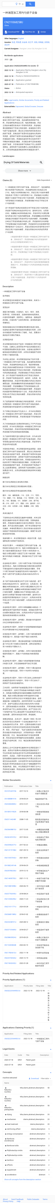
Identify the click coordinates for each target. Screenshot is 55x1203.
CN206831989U (10, 914)
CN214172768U (10, 850)
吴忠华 (7, 45)
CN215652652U (10, 963)
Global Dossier (30, 106)
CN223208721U (10, 922)
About (5, 1199)
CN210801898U (10, 886)
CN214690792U (10, 878)
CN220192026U (10, 958)
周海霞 (18, 42)
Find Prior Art (30, 32)
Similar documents (26, 100)
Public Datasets (33, 1199)
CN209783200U (10, 871)
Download (35, 1078)
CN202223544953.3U (12, 991)
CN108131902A (10, 812)
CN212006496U (10, 899)
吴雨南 (47, 42)
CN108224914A (10, 865)
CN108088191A (10, 799)
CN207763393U (10, 894)
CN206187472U (10, 837)
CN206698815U (10, 829)
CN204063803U (10, 804)
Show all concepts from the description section (22, 1179)
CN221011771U (10, 907)
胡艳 (36, 42)
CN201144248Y (10, 819)
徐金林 (24, 42)
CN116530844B (10, 945)
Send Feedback (17, 1199)
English (21, 38)
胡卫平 (30, 42)
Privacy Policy (8, 1201)
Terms (45, 1199)
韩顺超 (41, 42)
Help (18, 1201)
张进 (13, 42)
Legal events (13, 100)
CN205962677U (10, 845)
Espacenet (20, 106)
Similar (43, 32)
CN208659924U (10, 937)
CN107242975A (10, 791)
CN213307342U (10, 858)
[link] (9, 1090)
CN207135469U (10, 930)
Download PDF (13, 32)
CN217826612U (10, 953)
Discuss (40, 106)
